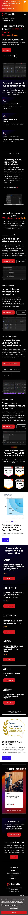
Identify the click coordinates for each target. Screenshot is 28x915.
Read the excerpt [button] (7, 8)
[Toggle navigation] (24, 14)
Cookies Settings (14, 908)
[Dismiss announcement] (25, 2)
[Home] (14, 884)
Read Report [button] (9, 680)
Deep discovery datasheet (10, 369)
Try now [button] (14, 857)
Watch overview (7, 56)
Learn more (14, 905)
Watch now (9, 804)
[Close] (26, 897)
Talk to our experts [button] (14, 834)
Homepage (5, 18)
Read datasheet (7, 261)
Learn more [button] (21, 261)
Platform (12, 18)
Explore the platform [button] (10, 187)
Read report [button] (9, 578)
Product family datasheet (10, 363)
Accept (14, 912)
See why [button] (5, 540)
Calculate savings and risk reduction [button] (14, 711)
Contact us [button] (6, 50)
